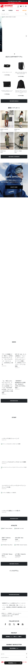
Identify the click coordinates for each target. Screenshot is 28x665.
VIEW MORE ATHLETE (14, 563)
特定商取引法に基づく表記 (7, 615)
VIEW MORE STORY (14, 518)
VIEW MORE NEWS (14, 400)
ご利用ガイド (3, 613)
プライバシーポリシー (17, 613)
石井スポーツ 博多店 (18, 151)
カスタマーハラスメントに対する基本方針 (10, 614)
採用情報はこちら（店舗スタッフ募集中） (14, 636)
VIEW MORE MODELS (14, 101)
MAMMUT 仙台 (17, 129)
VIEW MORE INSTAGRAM (14, 594)
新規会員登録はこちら (14, 648)
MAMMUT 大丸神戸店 (4, 129)
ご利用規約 (9, 613)
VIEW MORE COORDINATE (14, 156)
